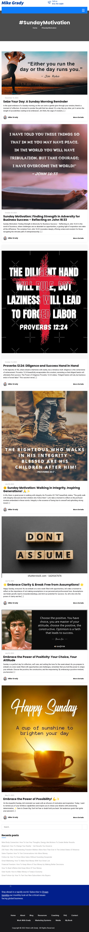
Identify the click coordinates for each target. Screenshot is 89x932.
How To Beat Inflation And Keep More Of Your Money (22, 868)
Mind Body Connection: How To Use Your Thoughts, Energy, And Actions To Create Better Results (38, 842)
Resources (42, 915)
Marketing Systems (43, 920)
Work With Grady (24, 920)
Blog (31, 915)
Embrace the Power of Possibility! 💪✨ (31, 799)
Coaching (55, 915)
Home (35, 28)
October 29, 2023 (11, 213)
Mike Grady (13, 117)
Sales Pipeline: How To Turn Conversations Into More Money (25, 853)
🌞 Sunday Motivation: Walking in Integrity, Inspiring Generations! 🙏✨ (41, 489)
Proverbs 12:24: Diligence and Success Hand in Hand (41, 366)
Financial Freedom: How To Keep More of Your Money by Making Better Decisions (33, 864)
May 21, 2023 (9, 795)
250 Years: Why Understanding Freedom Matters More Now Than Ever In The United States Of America (40, 850)
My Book (68, 920)
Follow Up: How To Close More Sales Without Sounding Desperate (27, 857)
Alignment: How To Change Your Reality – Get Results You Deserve (27, 846)
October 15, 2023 (11, 362)
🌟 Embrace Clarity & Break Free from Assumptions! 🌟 (43, 585)
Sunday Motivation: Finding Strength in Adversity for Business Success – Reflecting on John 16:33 (41, 218)
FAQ (65, 915)
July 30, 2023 (9, 484)
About (22, 915)
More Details (78, 117)
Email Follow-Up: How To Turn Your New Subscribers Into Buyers (26, 875)
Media (58, 920)
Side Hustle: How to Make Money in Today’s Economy (22, 872)
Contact (74, 915)
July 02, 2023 (9, 653)
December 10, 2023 (11, 98)
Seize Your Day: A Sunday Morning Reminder (35, 102)
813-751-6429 (57, 4)
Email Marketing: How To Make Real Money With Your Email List (26, 861)
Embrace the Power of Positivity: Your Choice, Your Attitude (40, 658)
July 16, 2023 (9, 581)
